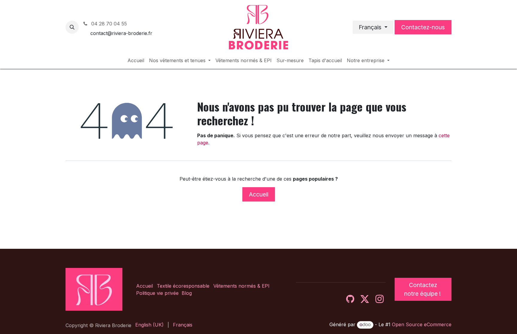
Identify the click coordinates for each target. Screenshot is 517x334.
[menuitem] (136, 60)
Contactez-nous (423, 27)
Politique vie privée (157, 293)
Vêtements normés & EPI (241, 286)
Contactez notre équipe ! (423, 289)
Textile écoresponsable (183, 286)
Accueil (258, 194)
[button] (72, 27)
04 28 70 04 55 (108, 24)
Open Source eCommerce (421, 324)
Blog (187, 293)
